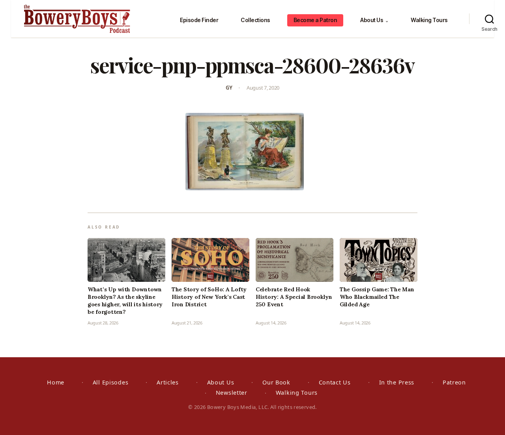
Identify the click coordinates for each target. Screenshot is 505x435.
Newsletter (231, 392)
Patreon (454, 382)
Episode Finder (199, 20)
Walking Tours (429, 20)
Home (55, 382)
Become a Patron (315, 20)
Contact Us (335, 382)
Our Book (276, 382)
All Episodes (111, 382)
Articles (168, 382)
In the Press (397, 382)
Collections (255, 20)
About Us (374, 20)
